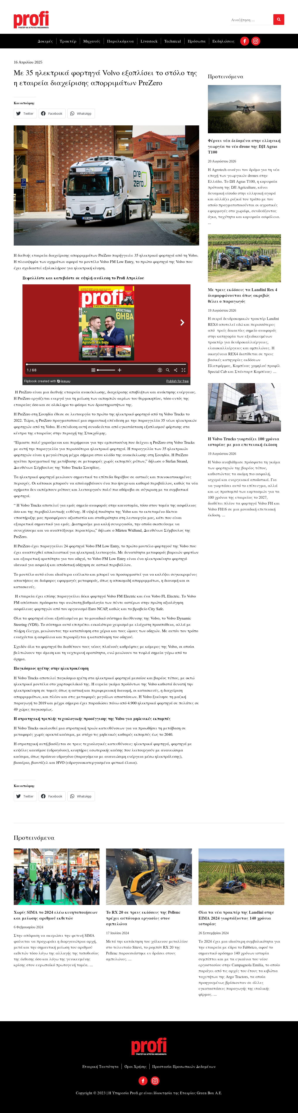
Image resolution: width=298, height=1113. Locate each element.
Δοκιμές (45, 41)
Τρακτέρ (68, 41)
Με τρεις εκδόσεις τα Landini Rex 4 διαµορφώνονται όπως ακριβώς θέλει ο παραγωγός (242, 295)
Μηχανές (92, 41)
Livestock (149, 41)
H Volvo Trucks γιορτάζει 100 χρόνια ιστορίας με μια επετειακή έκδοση (243, 441)
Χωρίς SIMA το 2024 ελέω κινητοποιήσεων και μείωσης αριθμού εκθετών (56, 915)
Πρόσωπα (197, 41)
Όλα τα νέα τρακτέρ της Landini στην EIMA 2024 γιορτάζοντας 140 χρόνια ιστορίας (236, 918)
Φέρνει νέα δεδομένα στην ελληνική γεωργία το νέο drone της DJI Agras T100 (244, 146)
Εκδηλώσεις (223, 41)
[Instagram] (255, 41)
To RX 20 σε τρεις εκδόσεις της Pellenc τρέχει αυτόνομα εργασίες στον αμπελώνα (143, 918)
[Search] (278, 19)
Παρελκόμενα (120, 41)
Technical (172, 41)
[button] (25, 113)
